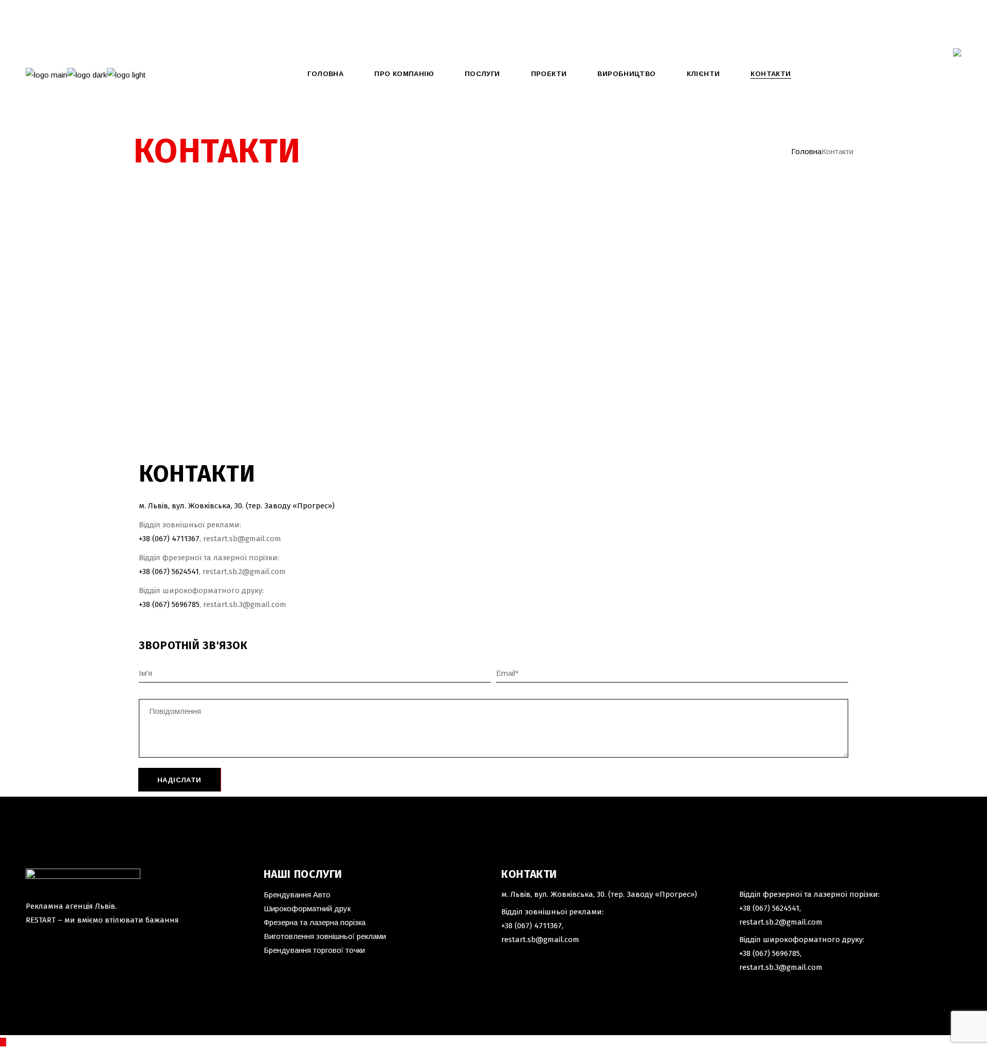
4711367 (185, 538)
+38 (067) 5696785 (169, 604)
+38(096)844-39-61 (48, 12)
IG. (103, 36)
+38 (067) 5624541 (169, 571)
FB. (84, 36)
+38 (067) (155, 538)
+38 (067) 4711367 (531, 925)
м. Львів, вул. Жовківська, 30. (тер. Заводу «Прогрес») (237, 505)
